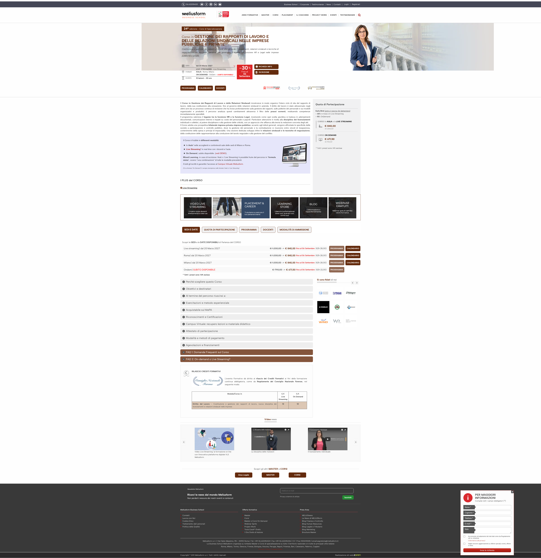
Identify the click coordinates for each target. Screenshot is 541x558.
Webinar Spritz (250, 524)
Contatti (337, 4)
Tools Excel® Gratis (252, 529)
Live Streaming (189, 188)
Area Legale (243, 475)
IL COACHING (302, 15)
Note (467, 529)
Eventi (333, 15)
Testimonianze (318, 4)
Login (346, 4)
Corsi (275, 15)
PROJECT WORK (319, 15)
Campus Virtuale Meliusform (230, 164)
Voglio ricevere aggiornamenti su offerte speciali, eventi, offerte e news (489, 544)
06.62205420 (192, 4)
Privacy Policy (265, 549)
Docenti (220, 88)
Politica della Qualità (191, 527)
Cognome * (469, 513)
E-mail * (468, 524)
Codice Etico (187, 521)
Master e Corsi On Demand (255, 521)
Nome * (468, 507)
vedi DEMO (221, 153)
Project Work (250, 527)
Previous (353, 283)
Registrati (356, 4)
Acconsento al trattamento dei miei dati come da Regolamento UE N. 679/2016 (489, 537)
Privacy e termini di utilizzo (289, 497)
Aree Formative (250, 15)
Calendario (205, 88)
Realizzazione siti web (344, 555)
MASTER (270, 475)
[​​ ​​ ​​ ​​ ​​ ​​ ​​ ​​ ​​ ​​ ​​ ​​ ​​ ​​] (338, 322)
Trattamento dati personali (193, 524)
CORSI (297, 475)
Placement (287, 15)
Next (357, 283)
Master (265, 15)
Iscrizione (264, 72)
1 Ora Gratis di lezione (253, 532)
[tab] (246, 282)
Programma (188, 88)
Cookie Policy (277, 549)
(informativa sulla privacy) (476, 540)
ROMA (187, 255)
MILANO (187, 262)
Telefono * (469, 518)
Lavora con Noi (188, 518)
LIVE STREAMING (191, 248)
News (328, 4)
